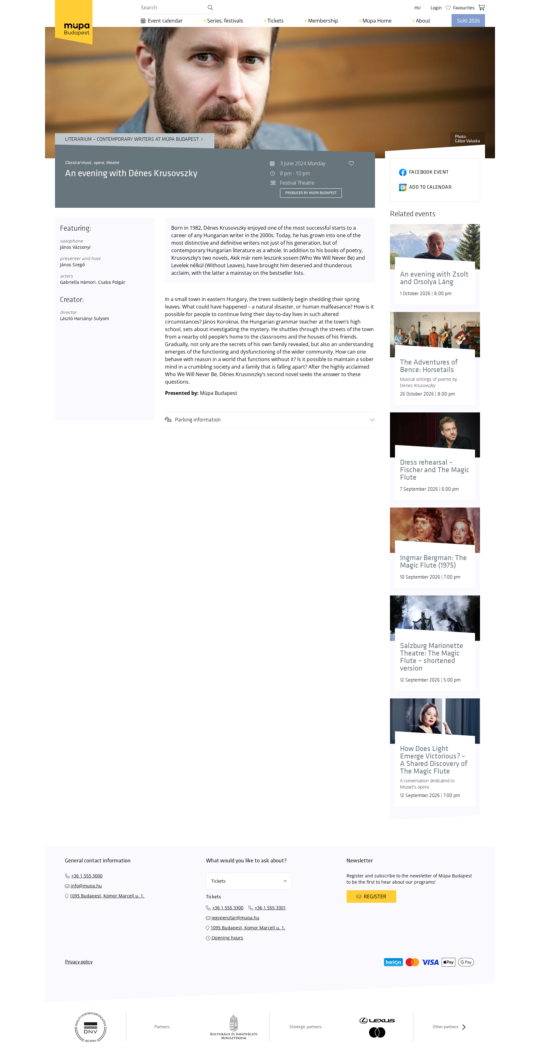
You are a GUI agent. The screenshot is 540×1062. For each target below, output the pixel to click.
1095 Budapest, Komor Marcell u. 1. (107, 896)
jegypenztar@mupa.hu (235, 918)
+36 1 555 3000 (86, 876)
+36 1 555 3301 (270, 908)
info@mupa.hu (86, 886)
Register (375, 896)
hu (417, 8)
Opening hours (227, 938)
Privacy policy (78, 962)
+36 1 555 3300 (227, 908)
